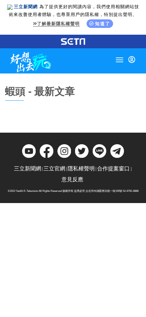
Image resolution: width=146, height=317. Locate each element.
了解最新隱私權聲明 (58, 23)
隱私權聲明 (81, 168)
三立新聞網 (27, 168)
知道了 (102, 23)
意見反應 (72, 179)
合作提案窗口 (113, 168)
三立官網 (54, 168)
